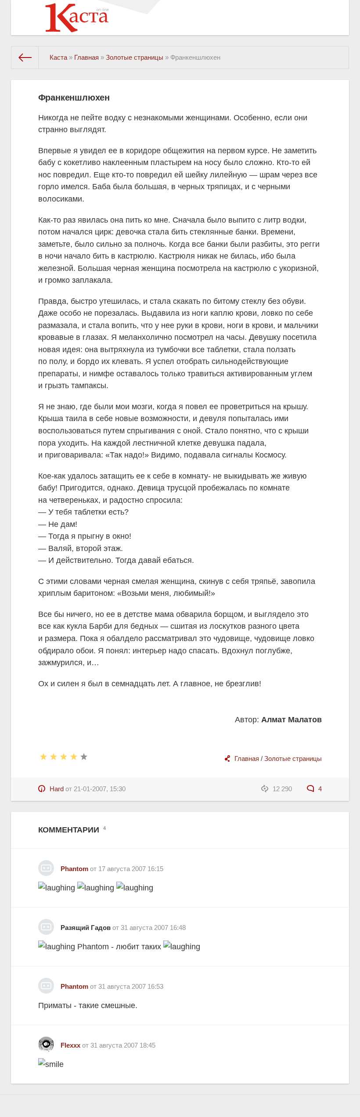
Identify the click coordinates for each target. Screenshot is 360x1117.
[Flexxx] (46, 1041)
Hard (57, 789)
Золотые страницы (293, 758)
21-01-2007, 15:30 (100, 789)
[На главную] (25, 57)
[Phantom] (46, 864)
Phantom (74, 868)
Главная (246, 758)
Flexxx (70, 1045)
